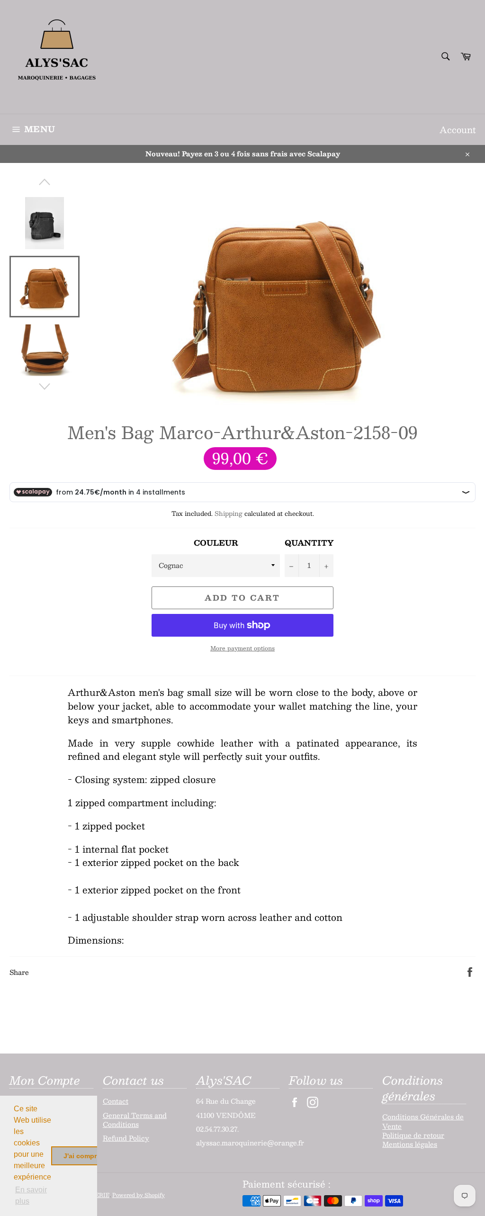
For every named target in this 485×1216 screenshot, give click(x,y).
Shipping (228, 513)
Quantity (309, 543)
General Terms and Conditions (135, 1119)
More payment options (242, 648)
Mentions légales (409, 1144)
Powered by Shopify (138, 1194)
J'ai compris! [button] (84, 1156)
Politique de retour (413, 1135)
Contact (115, 1101)
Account (458, 129)
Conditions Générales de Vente (423, 1121)
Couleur (216, 543)
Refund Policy (126, 1138)
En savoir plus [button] (31, 1195)
